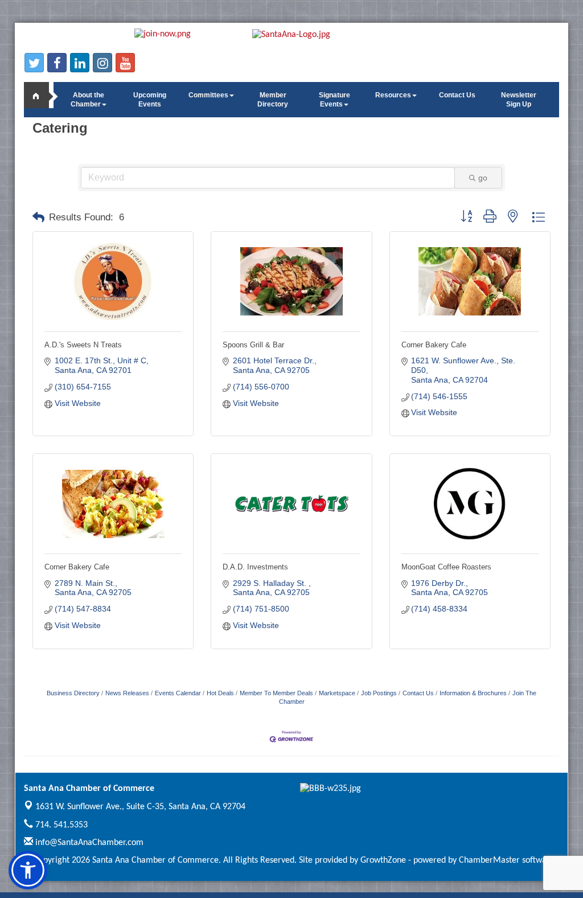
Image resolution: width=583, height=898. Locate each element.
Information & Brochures (473, 693)
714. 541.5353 (60, 825)
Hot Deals (220, 693)
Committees (208, 95)
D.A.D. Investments (255, 567)
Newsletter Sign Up (518, 99)
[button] (38, 217)
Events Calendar (178, 693)
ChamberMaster (489, 860)
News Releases (127, 693)
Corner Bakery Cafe (433, 345)
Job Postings (379, 693)
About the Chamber (87, 99)
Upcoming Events (149, 99)
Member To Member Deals (276, 693)
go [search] (482, 177)
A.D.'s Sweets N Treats (83, 345)
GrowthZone (383, 860)
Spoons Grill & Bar (253, 345)
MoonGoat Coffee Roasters (446, 567)
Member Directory (272, 99)
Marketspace (337, 693)
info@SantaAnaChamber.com (88, 842)
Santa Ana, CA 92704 (140, 806)
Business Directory (73, 693)
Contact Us (457, 95)
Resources (393, 95)
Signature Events (334, 99)
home (41, 95)
